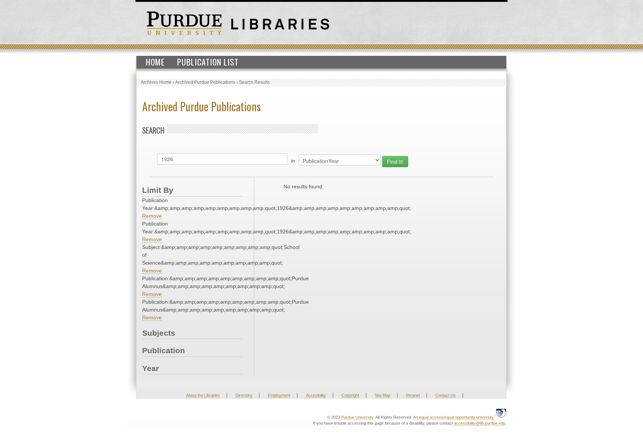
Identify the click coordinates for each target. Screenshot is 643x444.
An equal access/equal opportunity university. (454, 417)
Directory (244, 395)
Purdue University (357, 417)
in (293, 161)
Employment (279, 395)
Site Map (382, 395)
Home (155, 62)
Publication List (208, 62)
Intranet (413, 395)
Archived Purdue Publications (205, 82)
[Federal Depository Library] (501, 413)
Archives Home (156, 82)
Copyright (350, 395)
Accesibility (316, 395)
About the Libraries (203, 395)
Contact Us (445, 395)
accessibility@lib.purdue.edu (479, 423)
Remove (152, 216)
